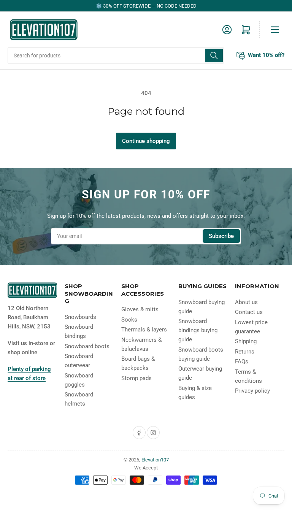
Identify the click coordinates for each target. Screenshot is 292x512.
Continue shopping (146, 141)
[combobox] (116, 55)
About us (246, 302)
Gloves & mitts (140, 309)
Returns (244, 351)
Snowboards (80, 317)
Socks (129, 319)
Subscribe (221, 236)
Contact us (249, 312)
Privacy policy (252, 390)
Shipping (246, 341)
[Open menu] (274, 29)
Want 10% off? (266, 54)
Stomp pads (136, 378)
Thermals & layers (144, 329)
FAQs (241, 361)
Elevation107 (155, 460)
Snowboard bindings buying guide (197, 330)
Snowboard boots (87, 346)
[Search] (214, 55)
